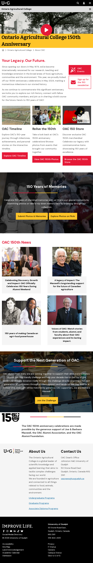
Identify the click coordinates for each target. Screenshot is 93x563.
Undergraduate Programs (42, 498)
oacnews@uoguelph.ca (72, 478)
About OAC (40, 50)
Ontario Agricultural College (19, 50)
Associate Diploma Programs (43, 508)
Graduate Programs (39, 503)
